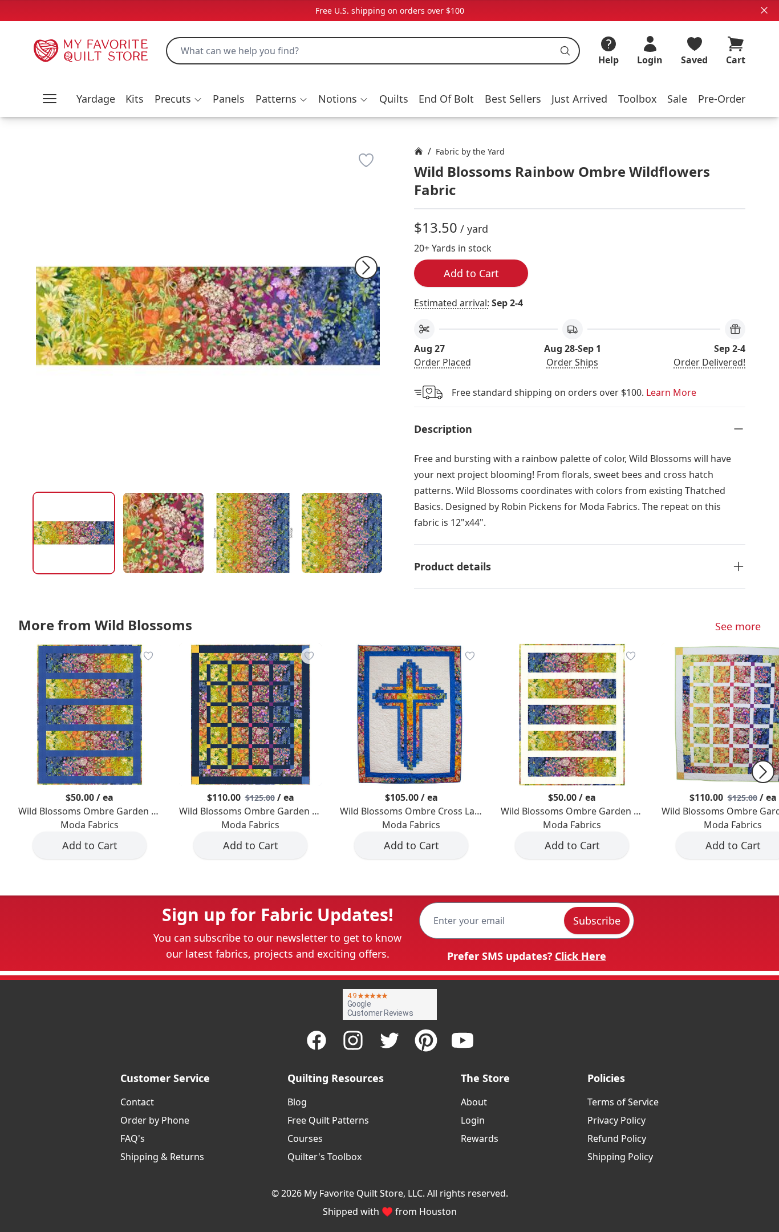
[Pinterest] (426, 1040)
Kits (134, 99)
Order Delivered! (709, 362)
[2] (253, 533)
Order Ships (572, 362)
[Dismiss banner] (764, 10)
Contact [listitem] (137, 1102)
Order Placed (442, 362)
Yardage (95, 99)
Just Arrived (579, 99)
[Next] (366, 267)
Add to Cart (471, 273)
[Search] (565, 50)
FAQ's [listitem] (132, 1138)
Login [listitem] (473, 1120)
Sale (677, 99)
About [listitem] (474, 1102)
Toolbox (637, 99)
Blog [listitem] (297, 1102)
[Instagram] (353, 1040)
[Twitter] (389, 1040)
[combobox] (373, 50)
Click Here (580, 956)
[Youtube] (462, 1040)
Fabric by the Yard (470, 151)
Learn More (671, 392)
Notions (337, 99)
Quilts (393, 99)
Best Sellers (513, 99)
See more (738, 626)
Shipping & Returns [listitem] (162, 1156)
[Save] (366, 160)
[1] (163, 533)
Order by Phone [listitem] (154, 1120)
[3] (342, 533)
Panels (229, 99)
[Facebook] (316, 1040)
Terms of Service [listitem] (623, 1102)
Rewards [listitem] (479, 1138)
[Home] (418, 151)
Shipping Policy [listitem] (620, 1156)
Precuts (173, 99)
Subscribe (596, 920)
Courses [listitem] (305, 1138)
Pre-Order (721, 99)
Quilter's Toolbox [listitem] (324, 1156)
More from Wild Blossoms (105, 624)
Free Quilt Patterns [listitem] (328, 1120)
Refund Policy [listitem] (616, 1138)
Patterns (276, 99)
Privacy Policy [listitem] (616, 1120)
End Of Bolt (446, 99)
